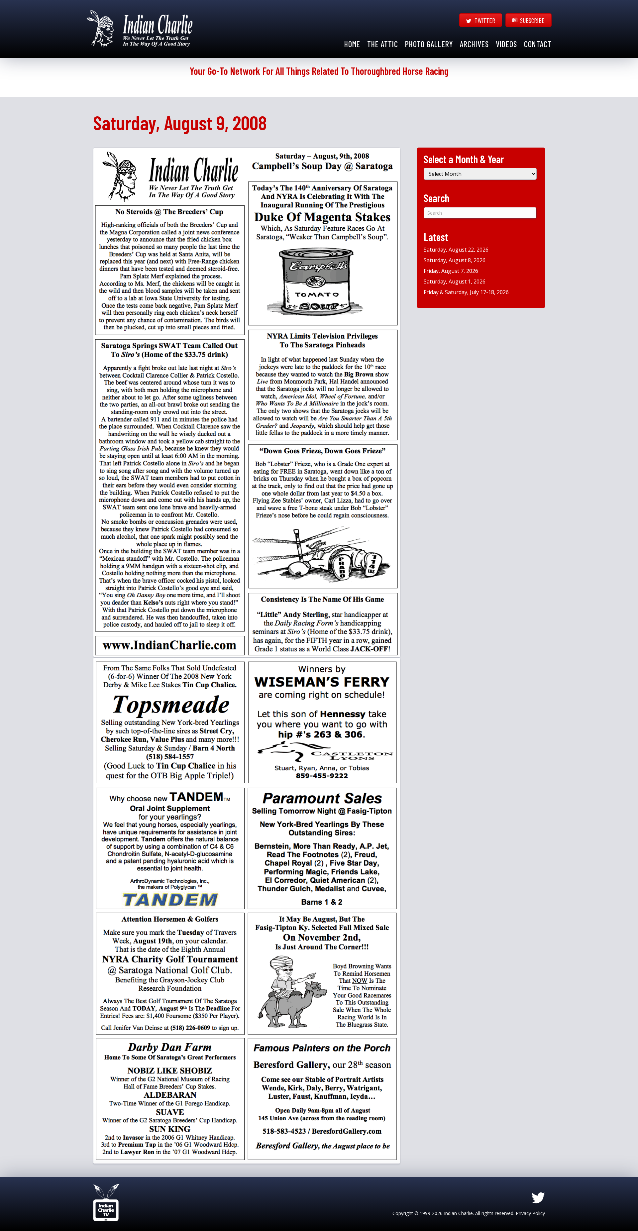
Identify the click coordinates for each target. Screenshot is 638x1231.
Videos (506, 44)
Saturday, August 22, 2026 (456, 249)
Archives (474, 44)
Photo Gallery (429, 44)
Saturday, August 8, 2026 (454, 260)
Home (352, 44)
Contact (538, 44)
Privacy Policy (530, 1213)
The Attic (382, 44)
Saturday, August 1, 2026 (454, 281)
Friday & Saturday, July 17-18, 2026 (466, 292)
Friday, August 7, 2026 (451, 271)
